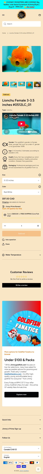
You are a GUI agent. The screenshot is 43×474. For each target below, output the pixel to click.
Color (4, 187)
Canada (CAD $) (10, 449)
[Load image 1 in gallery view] (5, 84)
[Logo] (21, 15)
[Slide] (40, 175)
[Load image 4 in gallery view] (29, 85)
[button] (6, 244)
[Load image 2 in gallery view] (13, 84)
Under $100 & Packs (19, 360)
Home (4, 33)
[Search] (4, 24)
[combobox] (21, 24)
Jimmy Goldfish (24, 471)
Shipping (5, 202)
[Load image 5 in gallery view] (37, 85)
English (7, 457)
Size (3, 175)
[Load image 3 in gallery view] (21, 84)
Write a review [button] (21, 285)
